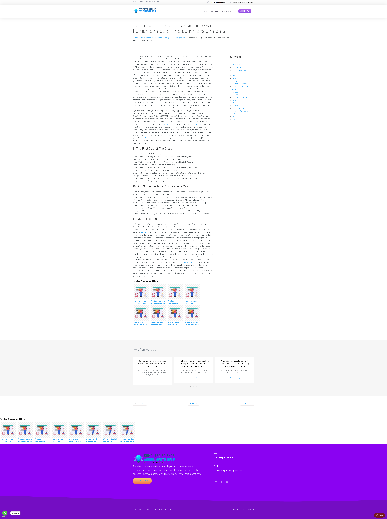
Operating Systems (239, 84)
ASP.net (235, 106)
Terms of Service (250, 509)
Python (235, 95)
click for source (147, 138)
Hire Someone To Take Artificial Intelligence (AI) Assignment (162, 38)
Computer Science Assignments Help (161, 509)
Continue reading (152, 380)
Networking (236, 103)
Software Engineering (240, 111)
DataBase (236, 65)
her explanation (196, 124)
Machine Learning (239, 108)
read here (143, 232)
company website (185, 262)
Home (206, 11)
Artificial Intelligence (239, 97)
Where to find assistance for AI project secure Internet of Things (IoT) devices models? (235, 364)
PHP (234, 73)
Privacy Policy (232, 509)
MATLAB (235, 116)
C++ (233, 62)
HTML (234, 78)
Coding (235, 81)
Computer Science (239, 70)
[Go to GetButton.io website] (5, 517)
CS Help (214, 11)
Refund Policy (241, 509)
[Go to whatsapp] (4, 513)
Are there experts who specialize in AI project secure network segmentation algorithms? (193, 364)
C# (233, 114)
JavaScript (236, 92)
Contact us (226, 11)
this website (165, 124)
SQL (234, 119)
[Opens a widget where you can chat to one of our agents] (379, 515)
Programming (237, 67)
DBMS (234, 76)
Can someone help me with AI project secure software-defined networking (152, 364)
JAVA (234, 100)
